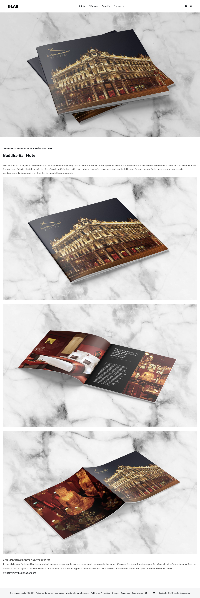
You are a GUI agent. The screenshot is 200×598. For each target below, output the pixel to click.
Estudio (106, 6)
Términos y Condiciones (132, 593)
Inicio (82, 6)
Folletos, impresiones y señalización (28, 148)
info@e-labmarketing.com (77, 593)
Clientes (93, 6)
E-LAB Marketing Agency (179, 593)
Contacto (119, 6)
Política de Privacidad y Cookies (105, 593)
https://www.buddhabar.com (19, 572)
